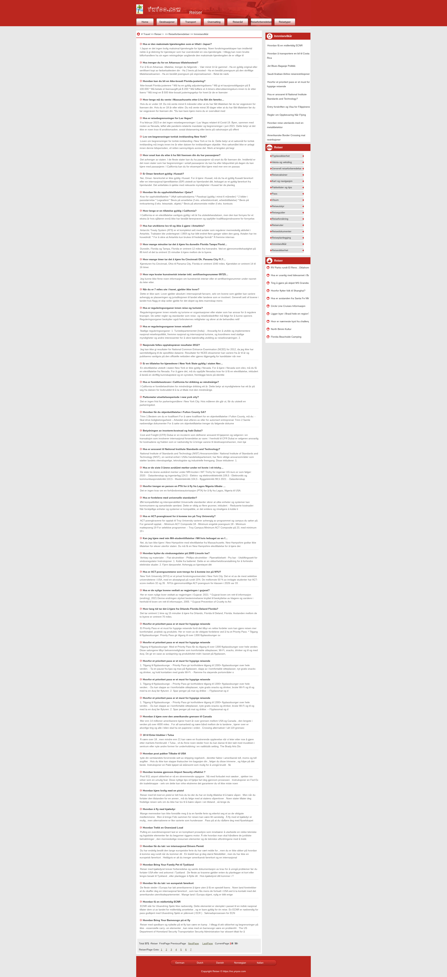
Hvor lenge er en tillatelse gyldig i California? (170, 210)
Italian (260, 962)
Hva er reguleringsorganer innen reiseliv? (168, 326)
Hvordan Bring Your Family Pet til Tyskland (169, 864)
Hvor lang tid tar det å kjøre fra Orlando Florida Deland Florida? (181, 608)
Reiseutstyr (278, 206)
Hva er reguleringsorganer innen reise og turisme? (173, 308)
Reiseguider (278, 212)
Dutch (200, 962)
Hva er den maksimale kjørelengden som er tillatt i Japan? (177, 44)
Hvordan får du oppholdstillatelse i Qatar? (168, 192)
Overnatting (214, 21)
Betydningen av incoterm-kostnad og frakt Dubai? (173, 430)
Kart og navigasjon (282, 181)
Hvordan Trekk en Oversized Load (163, 827)
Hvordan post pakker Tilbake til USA (165, 753)
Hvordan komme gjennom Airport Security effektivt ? (174, 772)
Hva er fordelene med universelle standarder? (170, 497)
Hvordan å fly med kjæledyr (159, 809)
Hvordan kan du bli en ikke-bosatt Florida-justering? (174, 81)
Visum (275, 200)
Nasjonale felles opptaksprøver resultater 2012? (172, 345)
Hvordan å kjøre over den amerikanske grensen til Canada (177, 716)
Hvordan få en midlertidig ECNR (162, 901)
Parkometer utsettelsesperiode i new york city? (171, 397)
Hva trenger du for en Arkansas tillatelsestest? (171, 62)
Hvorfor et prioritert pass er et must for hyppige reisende (177, 623)
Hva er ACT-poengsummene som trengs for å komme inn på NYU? (182, 571)
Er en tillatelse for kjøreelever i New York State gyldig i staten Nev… (183, 363)
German (179, 962)
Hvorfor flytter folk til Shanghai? (288, 290)
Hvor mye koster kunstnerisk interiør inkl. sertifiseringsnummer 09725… (185, 274)
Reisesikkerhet (280, 250)
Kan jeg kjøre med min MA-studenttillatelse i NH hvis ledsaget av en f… (185, 538)
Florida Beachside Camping (286, 336)
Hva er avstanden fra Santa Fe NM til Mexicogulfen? (290, 298)
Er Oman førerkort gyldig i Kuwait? (164, 173)
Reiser (158, 34)
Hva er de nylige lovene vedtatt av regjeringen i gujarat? (176, 590)
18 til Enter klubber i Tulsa (159, 735)
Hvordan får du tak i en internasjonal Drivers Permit (173, 846)
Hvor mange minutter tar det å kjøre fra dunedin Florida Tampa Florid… (185, 244)
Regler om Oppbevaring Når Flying (286, 114)
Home (145, 21)
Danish (220, 962)
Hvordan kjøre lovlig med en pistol (164, 790)
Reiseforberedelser (261, 21)
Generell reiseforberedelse (286, 168)
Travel (146, 34)
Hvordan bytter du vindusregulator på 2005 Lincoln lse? (176, 553)
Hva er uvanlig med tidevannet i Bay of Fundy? (290, 275)
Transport (190, 21)
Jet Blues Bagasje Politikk (281, 65)
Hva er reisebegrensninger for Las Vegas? (168, 118)
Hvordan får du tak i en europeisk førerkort (168, 883)
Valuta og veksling (282, 162)
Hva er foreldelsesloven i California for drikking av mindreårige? (181, 382)
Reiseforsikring (280, 218)
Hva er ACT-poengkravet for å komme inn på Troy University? (179, 516)
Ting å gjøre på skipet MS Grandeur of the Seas (290, 283)
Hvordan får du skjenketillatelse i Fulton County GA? (175, 412)
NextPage (193, 943)
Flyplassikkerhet (281, 155)
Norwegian (240, 962)
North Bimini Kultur (281, 329)
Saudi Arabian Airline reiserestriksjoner (288, 74)
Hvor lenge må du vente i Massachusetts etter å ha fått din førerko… (183, 99)
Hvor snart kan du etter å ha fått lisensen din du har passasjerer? (182, 155)
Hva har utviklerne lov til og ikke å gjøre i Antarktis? (174, 225)
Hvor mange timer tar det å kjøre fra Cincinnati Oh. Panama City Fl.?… (184, 259)
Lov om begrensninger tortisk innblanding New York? (175, 136)
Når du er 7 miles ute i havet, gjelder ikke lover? (171, 289)
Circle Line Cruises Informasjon (288, 306)
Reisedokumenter (281, 231)
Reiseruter (277, 225)
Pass (274, 193)
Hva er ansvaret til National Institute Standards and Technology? (182, 449)
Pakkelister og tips (282, 187)
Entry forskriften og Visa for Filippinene (288, 106)
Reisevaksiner (279, 174)
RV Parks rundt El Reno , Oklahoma (290, 267)
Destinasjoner (167, 21)
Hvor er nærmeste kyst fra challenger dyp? (290, 321)
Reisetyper (285, 21)
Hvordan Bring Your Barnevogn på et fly (167, 920)
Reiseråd (238, 21)
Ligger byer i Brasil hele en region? (290, 313)
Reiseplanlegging (281, 237)
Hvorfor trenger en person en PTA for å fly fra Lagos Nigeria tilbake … (184, 486)
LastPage (207, 943)
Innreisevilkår (201, 34)
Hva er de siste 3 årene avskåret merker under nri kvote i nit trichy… (183, 467)
